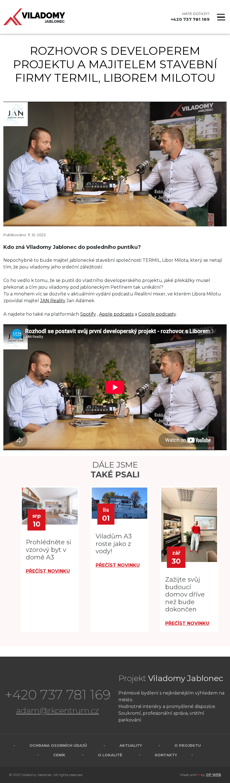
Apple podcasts (116, 314)
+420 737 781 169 (190, 19)
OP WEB (213, 775)
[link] (52, 300)
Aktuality (130, 745)
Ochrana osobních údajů (58, 745)
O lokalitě (110, 755)
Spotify (88, 314)
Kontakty (166, 755)
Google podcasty (157, 314)
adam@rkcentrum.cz (57, 710)
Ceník (59, 755)
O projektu (187, 745)
